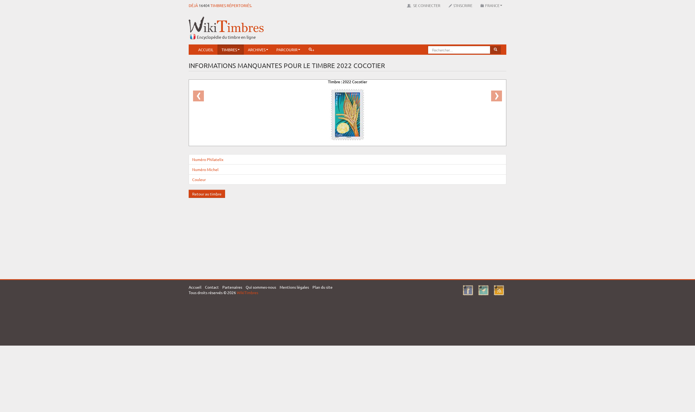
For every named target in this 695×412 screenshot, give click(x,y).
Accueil (205, 49)
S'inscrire (462, 5)
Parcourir (287, 49)
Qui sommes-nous (261, 287)
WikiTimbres (247, 292)
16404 (204, 5)
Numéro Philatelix (207, 159)
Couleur (199, 179)
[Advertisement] (407, 28)
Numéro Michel (205, 169)
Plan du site (322, 287)
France (492, 5)
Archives (257, 49)
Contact (212, 287)
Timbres (229, 49)
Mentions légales (294, 287)
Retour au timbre (207, 193)
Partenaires (232, 287)
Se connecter (426, 5)
